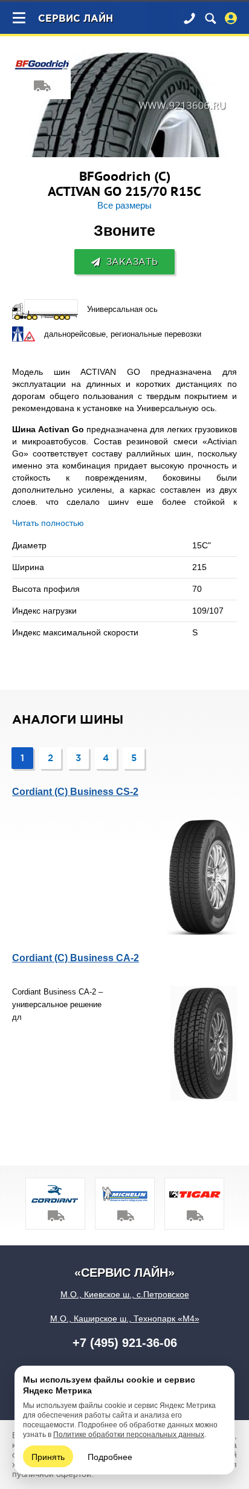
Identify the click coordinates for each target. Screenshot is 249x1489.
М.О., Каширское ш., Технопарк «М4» (124, 1318)
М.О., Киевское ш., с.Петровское (124, 1294)
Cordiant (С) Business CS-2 (75, 792)
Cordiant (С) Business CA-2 (75, 958)
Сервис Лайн (75, 19)
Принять (48, 1456)
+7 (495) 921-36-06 (125, 1342)
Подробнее (110, 1456)
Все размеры (124, 205)
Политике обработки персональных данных (128, 1434)
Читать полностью (48, 523)
